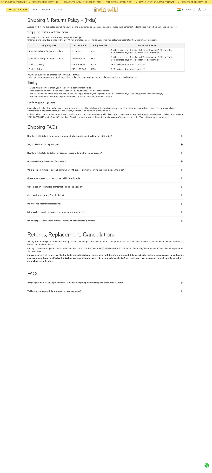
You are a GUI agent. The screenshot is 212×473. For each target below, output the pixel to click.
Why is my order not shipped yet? (43, 144)
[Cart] (204, 10)
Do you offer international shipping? (44, 204)
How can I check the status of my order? (46, 161)
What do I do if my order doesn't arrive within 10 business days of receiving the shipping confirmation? (75, 170)
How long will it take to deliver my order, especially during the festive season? (64, 153)
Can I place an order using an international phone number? (55, 187)
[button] (34, 9)
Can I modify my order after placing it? (45, 195)
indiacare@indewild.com (98, 110)
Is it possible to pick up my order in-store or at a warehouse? (56, 212)
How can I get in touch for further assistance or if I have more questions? (61, 220)
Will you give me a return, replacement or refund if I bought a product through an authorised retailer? (75, 282)
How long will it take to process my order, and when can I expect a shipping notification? (69, 136)
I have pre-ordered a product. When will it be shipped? (53, 178)
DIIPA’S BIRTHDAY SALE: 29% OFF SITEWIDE (82, 2)
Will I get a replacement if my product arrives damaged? (54, 291)
